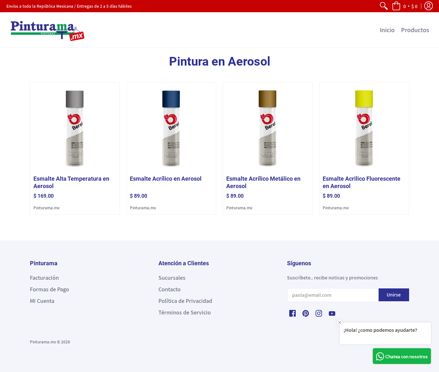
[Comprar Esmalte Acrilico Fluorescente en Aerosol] (364, 127)
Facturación (44, 277)
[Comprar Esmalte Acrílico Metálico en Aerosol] (267, 127)
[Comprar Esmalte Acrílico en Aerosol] (171, 127)
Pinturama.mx (46, 208)
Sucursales (171, 277)
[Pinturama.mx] (46, 29)
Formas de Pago (49, 289)
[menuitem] (383, 6)
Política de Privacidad (185, 300)
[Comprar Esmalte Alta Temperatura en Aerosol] (74, 127)
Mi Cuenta (42, 300)
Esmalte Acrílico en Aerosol (166, 178)
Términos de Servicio (184, 312)
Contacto (169, 289)
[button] (404, 6)
